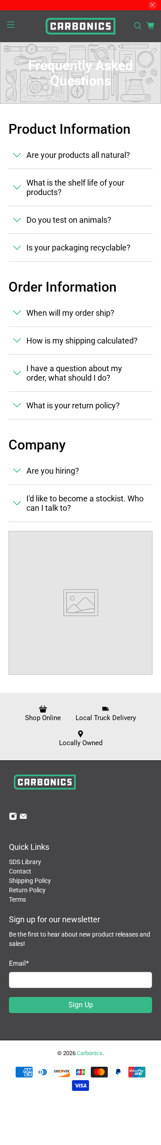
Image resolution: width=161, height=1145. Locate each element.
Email (19, 963)
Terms (17, 899)
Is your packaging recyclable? (78, 247)
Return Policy (27, 890)
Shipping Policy (30, 880)
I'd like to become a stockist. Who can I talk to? (85, 503)
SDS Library (25, 861)
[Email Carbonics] (23, 818)
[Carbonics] (80, 26)
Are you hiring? (52, 470)
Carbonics (89, 1053)
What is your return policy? (73, 405)
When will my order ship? (70, 313)
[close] (152, 4)
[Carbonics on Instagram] (13, 818)
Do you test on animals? (68, 220)
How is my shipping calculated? (82, 340)
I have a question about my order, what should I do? (74, 373)
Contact (20, 871)
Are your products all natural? (78, 155)
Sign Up (80, 1005)
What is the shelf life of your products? (75, 187)
